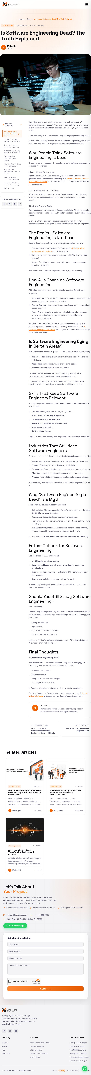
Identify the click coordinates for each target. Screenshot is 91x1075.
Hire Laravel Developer (78, 1061)
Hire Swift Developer (77, 1046)
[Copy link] (20, 204)
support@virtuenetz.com (17, 915)
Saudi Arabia (72, 1070)
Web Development (37, 1046)
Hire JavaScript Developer (79, 1057)
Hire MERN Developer (78, 1050)
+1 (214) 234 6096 (41, 915)
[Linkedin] (4, 1031)
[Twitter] (10, 1031)
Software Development (38, 1053)
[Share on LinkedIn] (9, 204)
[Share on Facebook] (15, 204)
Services (5, 1046)
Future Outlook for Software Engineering (11, 178)
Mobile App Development (39, 1043)
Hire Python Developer (78, 1053)
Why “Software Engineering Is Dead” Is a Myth (12, 171)
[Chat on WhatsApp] (84, 1068)
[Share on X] (4, 204)
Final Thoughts (9, 188)
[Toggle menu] (87, 4)
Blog (28, 19)
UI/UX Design (35, 1057)
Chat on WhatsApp (17, 926)
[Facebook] (16, 1031)
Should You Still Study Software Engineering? (11, 184)
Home (21, 19)
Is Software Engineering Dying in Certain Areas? (12, 152)
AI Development (36, 1050)
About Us (5, 1043)
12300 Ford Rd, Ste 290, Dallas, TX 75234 (24, 919)
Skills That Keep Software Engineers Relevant (10, 158)
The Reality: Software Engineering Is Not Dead (12, 140)
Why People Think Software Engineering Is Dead (12, 134)
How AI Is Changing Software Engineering (11, 146)
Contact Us (6, 1053)
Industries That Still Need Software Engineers (12, 165)
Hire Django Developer (78, 1043)
